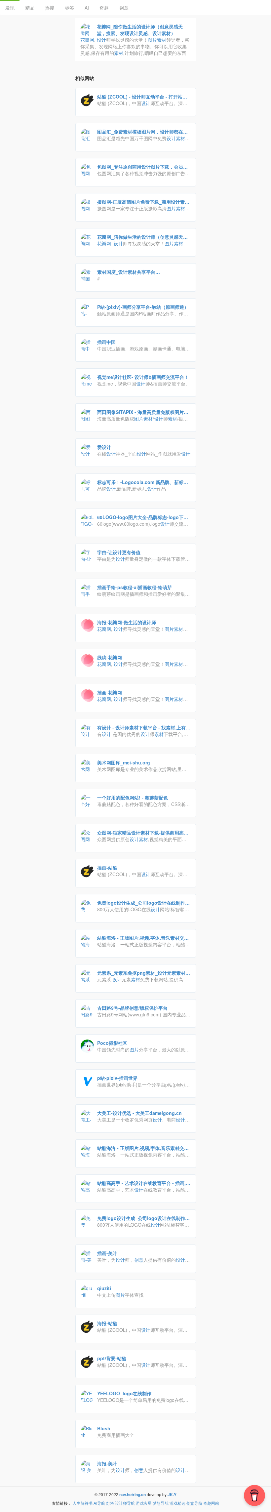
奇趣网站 (211, 1503)
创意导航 (194, 1503)
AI (87, 7)
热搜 (49, 7)
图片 (152, 39)
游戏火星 (144, 1503)
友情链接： (62, 1503)
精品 (29, 7)
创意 (124, 7)
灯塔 (110, 1503)
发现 (10, 7)
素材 (161, 39)
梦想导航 (161, 1503)
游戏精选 (177, 1503)
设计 (101, 39)
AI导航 (99, 1503)
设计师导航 (125, 1503)
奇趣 (104, 7)
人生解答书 (83, 1503)
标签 (69, 7)
